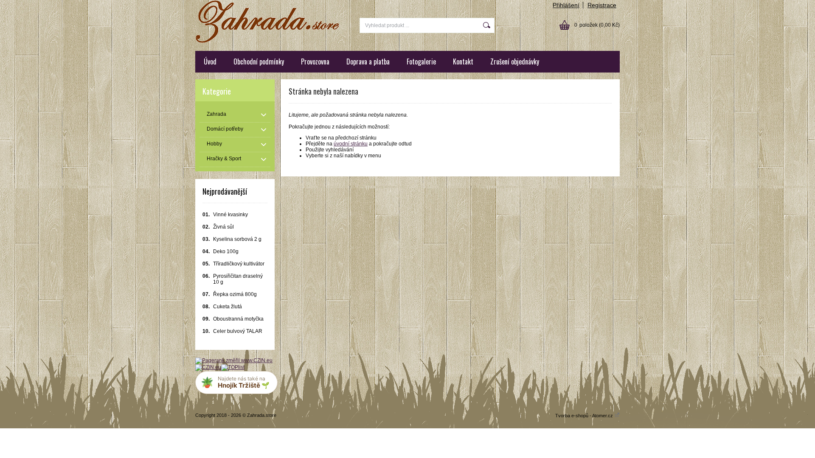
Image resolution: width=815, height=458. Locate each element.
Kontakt (463, 61)
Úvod (210, 61)
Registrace (601, 5)
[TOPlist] (232, 367)
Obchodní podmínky (258, 61)
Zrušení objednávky (514, 61)
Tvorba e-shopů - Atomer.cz (584, 415)
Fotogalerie (421, 61)
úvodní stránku (351, 144)
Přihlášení (566, 5)
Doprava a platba (368, 61)
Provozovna (315, 61)
